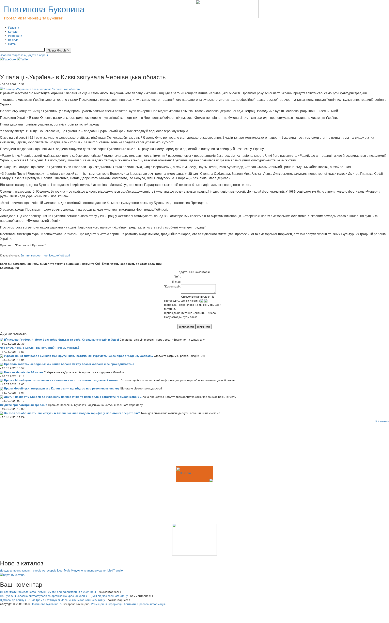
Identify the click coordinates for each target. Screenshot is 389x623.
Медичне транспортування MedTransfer (97, 570)
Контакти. (130, 604)
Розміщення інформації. (107, 604)
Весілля (13, 40)
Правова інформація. (151, 604)
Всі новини (382, 421)
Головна (13, 27)
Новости (185, 473)
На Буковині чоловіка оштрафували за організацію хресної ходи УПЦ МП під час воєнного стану (64, 596)
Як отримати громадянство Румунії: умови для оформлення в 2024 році (48, 592)
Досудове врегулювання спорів (20, 570)
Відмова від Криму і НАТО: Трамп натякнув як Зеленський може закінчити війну (52, 600)
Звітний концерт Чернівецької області (45, 255)
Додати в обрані (37, 55)
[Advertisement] (20, 445)
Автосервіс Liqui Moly (56, 570)
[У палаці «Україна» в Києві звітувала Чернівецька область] (40, 88)
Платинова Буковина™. (46, 604)
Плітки (12, 44)
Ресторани (15, 35)
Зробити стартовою (13, 55)
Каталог (13, 31)
